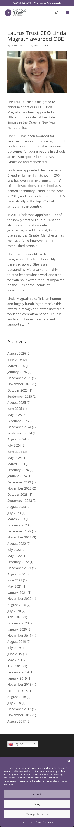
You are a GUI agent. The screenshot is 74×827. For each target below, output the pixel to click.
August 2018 (16, 697)
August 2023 (16, 506)
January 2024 (17, 476)
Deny (37, 804)
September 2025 (19, 396)
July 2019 (14, 647)
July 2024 (14, 445)
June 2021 (14, 580)
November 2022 (19, 537)
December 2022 (19, 531)
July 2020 (14, 611)
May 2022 (14, 556)
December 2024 (19, 427)
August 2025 (16, 402)
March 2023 (16, 519)
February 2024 (18, 470)
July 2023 (14, 513)
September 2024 (19, 433)
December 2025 (19, 378)
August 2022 (16, 543)
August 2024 (16, 439)
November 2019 (19, 635)
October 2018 (17, 690)
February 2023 (18, 525)
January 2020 (17, 629)
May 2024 (14, 458)
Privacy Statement (44, 822)
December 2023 (19, 482)
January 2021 (17, 592)
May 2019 (14, 660)
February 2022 (18, 562)
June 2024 (14, 451)
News (45, 45)
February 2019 (18, 672)
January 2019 (17, 678)
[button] (68, 761)
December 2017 (19, 709)
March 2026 (16, 366)
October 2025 (17, 390)
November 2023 (19, 488)
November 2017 (19, 715)
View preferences (37, 814)
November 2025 (19, 384)
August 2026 (16, 353)
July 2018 (14, 703)
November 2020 (19, 598)
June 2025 (14, 408)
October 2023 (17, 494)
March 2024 (16, 464)
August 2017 (16, 721)
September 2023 (19, 500)
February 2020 (18, 623)
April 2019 (14, 666)
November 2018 (19, 684)
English (18, 744)
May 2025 (14, 415)
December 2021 (19, 568)
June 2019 (14, 654)
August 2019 (16, 641)
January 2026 (17, 372)
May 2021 (14, 586)
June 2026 (14, 360)
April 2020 (14, 617)
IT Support (17, 45)
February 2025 (18, 421)
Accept (37, 794)
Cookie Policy (27, 822)
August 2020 (16, 605)
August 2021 (16, 574)
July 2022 (14, 549)
